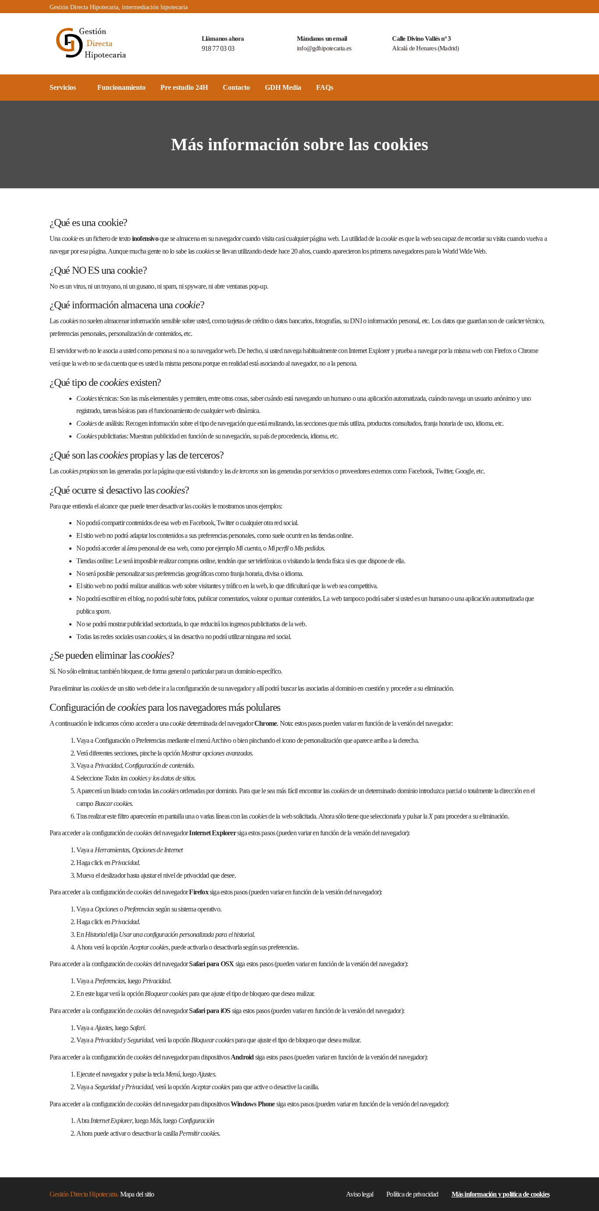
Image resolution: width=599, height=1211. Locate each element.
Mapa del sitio (137, 1194)
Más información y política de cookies (500, 1194)
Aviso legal (359, 1194)
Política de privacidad (412, 1194)
